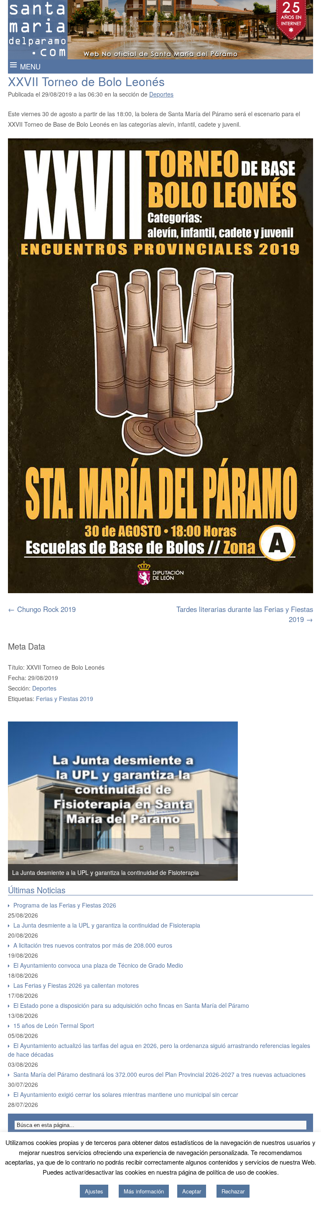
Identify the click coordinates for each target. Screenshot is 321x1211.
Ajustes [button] (94, 1191)
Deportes (161, 94)
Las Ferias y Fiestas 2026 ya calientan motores (76, 985)
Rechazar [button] (233, 1191)
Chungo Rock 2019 (42, 609)
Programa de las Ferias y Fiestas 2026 (64, 905)
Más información (144, 1191)
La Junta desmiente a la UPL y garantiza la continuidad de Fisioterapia (105, 872)
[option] (123, 801)
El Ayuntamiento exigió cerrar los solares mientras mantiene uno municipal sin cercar (125, 1094)
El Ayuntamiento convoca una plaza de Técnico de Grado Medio (98, 965)
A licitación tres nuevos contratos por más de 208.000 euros (92, 945)
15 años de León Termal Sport (53, 1025)
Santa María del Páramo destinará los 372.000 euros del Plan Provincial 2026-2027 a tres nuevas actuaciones (159, 1074)
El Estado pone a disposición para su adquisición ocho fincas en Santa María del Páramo (131, 1005)
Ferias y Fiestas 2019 (64, 698)
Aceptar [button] (191, 1191)
